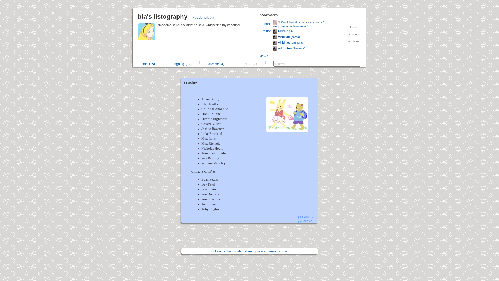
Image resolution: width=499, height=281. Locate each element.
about (249, 251)
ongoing (181, 64)
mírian (267, 31)
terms (272, 251)
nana (268, 24)
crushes (190, 82)
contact (284, 251)
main (148, 64)
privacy (260, 251)
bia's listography (162, 16)
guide (238, 251)
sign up (353, 34)
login (353, 27)
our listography (220, 251)
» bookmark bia (203, 18)
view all (265, 56)
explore (353, 41)
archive (216, 64)
